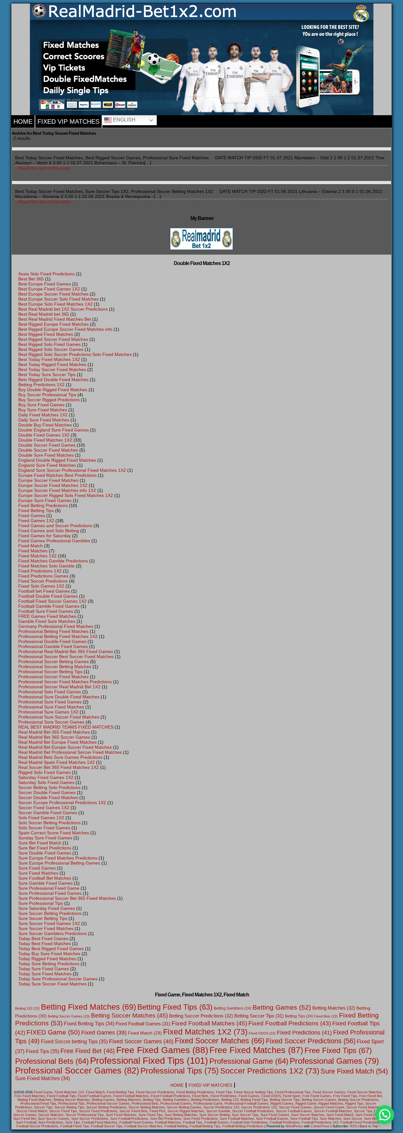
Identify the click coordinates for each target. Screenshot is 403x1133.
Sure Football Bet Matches (44, 878)
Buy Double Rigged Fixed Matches (52, 389)
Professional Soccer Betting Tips (50, 671)
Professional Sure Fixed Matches (51, 706)
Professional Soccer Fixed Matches (53, 676)
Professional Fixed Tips (149, 1060)
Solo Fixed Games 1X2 (41, 817)
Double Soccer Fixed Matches (48, 450)
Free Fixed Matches (256, 1050)
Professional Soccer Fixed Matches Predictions (65, 681)
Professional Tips (179, 1070)
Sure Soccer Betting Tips (42, 918)
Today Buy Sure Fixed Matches (49, 953)
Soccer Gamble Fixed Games (47, 812)
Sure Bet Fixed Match (39, 842)
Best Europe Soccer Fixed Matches (53, 293)
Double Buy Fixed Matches (45, 424)
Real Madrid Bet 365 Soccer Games (54, 737)
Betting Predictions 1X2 (41, 384)
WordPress (294, 1126)
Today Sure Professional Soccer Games (58, 978)
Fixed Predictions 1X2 (40, 570)
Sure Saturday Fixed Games (46, 908)
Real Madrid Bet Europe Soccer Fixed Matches (65, 747)
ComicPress (320, 1126)
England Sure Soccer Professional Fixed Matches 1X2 (72, 470)
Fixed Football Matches (209, 1023)
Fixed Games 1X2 (36, 520)
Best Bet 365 (31, 278)
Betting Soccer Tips (259, 1015)
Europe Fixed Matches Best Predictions (57, 475)
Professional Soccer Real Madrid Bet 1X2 (59, 686)
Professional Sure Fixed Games (50, 701)
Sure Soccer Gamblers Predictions (52, 933)
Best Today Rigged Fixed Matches (52, 364)
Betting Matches (333, 1008)
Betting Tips (299, 1016)
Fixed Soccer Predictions (43, 580)
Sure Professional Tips (40, 903)
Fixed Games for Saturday (44, 535)
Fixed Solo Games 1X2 (41, 586)
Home (23, 121)
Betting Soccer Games (69, 1016)
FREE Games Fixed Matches (47, 616)
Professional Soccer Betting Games (53, 661)
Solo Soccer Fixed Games (44, 827)
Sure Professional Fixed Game (48, 888)
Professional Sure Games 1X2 (48, 711)
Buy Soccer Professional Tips (47, 394)
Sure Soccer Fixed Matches (45, 928)
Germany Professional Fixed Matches (55, 626)
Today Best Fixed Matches (44, 943)
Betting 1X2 (27, 1008)
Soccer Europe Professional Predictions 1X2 (62, 802)
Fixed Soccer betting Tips (74, 1041)
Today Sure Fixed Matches (44, 973)
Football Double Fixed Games (48, 596)
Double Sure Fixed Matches (46, 455)
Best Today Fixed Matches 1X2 (49, 359)
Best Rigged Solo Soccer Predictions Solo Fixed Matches (75, 354)
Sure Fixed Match (354, 1071)
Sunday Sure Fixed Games (45, 837)
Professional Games (334, 1061)
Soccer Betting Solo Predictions (49, 787)
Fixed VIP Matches (68, 121)
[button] (384, 1114)
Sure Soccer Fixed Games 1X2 (49, 923)
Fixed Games (31, 515)
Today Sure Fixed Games (43, 968)
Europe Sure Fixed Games (44, 500)
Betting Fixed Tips (175, 1007)
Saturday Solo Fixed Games (46, 782)
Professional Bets (52, 1061)
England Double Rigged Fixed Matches (57, 460)
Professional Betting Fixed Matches (53, 631)
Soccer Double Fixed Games (47, 792)
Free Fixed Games (162, 1050)
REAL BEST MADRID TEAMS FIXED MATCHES (65, 727)
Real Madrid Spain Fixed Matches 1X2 (56, 762)
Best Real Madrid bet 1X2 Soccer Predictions (63, 309)
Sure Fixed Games (37, 868)
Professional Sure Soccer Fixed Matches (58, 716)
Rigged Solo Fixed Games (44, 772)
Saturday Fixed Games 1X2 (45, 777)
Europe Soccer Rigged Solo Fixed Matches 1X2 (65, 495)
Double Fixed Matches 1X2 (45, 439)
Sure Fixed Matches (38, 873)
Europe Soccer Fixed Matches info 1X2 (57, 490)
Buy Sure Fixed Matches (42, 409)
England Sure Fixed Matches (47, 465)
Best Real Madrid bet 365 (43, 314)
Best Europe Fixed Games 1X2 (49, 288)
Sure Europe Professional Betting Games (59, 862)
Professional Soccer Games (77, 1070)
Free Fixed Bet (87, 1050)
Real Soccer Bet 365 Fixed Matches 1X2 (58, 767)
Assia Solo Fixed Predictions (46, 273)
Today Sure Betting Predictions (48, 963)
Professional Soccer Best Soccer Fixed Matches (66, 656)
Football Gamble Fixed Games (48, 606)
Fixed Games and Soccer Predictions (55, 525)
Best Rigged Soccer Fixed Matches (53, 339)
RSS (353, 1126)
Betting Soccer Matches (129, 1015)
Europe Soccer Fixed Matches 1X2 (53, 485)
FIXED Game (53, 1032)
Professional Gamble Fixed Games (53, 646)
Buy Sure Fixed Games (41, 404)
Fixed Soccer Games (141, 1041)
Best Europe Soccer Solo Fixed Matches (58, 299)
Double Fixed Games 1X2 (44, 434)
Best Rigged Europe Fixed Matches (53, 324)
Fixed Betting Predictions (43, 505)
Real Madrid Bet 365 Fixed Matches (54, 732)
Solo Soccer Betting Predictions (49, 822)
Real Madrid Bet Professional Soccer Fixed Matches (70, 752)
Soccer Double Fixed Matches (48, 797)
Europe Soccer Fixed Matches (48, 480)
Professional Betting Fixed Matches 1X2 (58, 636)
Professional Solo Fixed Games (49, 691)
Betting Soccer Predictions (201, 1015)
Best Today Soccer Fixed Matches (52, 369)
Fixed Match (30, 545)
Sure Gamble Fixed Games (45, 883)
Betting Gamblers (232, 1008)
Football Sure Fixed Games (45, 611)
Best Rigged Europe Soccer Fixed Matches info (65, 329)
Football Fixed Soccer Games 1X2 (52, 601)
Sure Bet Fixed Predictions (44, 847)
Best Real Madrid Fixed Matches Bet (54, 319)
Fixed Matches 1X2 (37, 555)
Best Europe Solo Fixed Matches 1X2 (55, 304)
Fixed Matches (33, 550)
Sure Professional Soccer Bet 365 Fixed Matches (67, 898)
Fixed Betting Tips (36, 510)
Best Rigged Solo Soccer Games (50, 349)
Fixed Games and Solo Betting (48, 530)
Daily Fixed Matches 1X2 (43, 414)
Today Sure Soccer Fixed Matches (52, 983)
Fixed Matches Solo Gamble (46, 565)
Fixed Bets (326, 1016)
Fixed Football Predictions (289, 1023)
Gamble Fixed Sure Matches (46, 621)
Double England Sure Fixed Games (53, 429)
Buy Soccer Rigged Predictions (49, 399)
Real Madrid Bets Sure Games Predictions (60, 757)
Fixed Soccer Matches (219, 1040)
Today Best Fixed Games (43, 938)
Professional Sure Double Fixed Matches (58, 696)
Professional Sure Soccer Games (51, 721)
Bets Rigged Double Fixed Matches (53, 379)
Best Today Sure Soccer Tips (47, 374)
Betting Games (282, 1007)
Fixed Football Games (143, 1023)
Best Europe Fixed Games (44, 283)
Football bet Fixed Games (44, 591)
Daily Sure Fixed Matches (43, 419)
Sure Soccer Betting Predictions (49, 913)
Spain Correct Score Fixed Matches (53, 832)
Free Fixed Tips (338, 1050)
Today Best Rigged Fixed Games (51, 948)
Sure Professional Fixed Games (50, 893)
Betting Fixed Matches (88, 1007)
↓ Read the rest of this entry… (45, 168)
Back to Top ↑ (370, 1126)
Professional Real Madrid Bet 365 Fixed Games (65, 651)
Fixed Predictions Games (43, 575)
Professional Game (248, 1061)
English (123, 119)
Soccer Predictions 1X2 (269, 1070)
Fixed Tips (42, 1051)
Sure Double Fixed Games (44, 852)
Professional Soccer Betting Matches (54, 666)
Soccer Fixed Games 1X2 (43, 807)
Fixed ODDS (262, 1033)
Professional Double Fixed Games (52, 641)
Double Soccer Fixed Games (47, 445)
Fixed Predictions (304, 1032)
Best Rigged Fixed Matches (45, 334)
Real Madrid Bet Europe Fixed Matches (57, 742)
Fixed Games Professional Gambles (54, 540)
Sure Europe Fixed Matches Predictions (57, 857)
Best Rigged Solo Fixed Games (49, 344)
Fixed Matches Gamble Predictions (53, 560)
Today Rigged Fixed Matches (47, 958)
